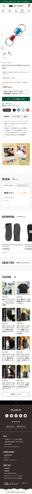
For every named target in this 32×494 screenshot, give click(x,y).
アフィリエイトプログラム (11, 446)
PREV (1, 34)
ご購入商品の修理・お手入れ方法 (13, 441)
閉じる (2, 5)
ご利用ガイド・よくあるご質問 (13, 439)
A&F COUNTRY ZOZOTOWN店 (13, 478)
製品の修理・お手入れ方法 (12, 105)
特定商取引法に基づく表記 (10, 484)
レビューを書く (22, 192)
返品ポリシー (25, 483)
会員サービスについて (10, 460)
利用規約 (6, 483)
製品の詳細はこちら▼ (8, 78)
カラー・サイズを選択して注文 (16, 99)
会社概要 (6, 468)
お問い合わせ (8, 444)
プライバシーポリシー (15, 483)
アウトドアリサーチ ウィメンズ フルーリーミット (12, 245)
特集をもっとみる (16, 394)
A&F (9, 62)
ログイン (21, 93)
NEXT (30, 34)
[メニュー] (4, 6)
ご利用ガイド (8, 103)
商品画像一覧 (2, 48)
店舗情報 (6, 471)
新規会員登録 (7, 93)
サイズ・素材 (16, 116)
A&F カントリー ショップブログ (13, 476)
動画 (25, 116)
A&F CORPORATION (10, 473)
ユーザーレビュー (9, 185)
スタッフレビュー (23, 185)
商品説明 (6, 116)
